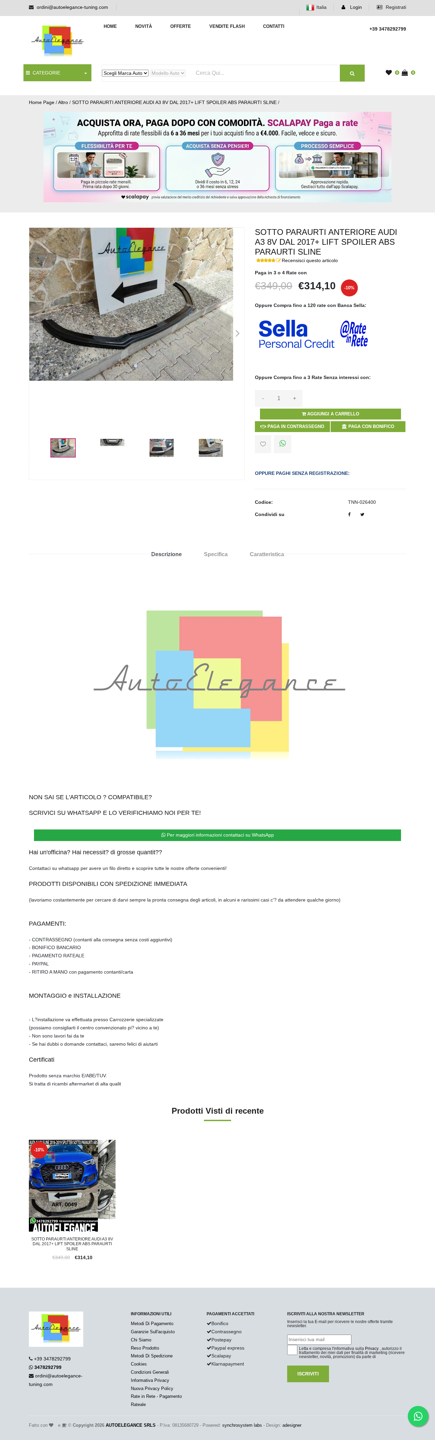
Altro (63, 102)
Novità (143, 26)
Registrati (395, 7)
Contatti (273, 26)
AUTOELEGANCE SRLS (131, 1425)
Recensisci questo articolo (310, 260)
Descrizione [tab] (166, 554)
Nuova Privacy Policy (152, 1388)
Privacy (372, 1348)
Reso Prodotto (145, 1348)
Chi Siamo (141, 1339)
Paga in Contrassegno (295, 426)
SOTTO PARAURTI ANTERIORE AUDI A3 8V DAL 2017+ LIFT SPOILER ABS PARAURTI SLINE (174, 102)
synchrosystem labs (242, 1425)
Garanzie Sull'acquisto (153, 1331)
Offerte (180, 26)
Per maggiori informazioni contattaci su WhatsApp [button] (220, 835)
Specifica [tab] (216, 554)
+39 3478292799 (52, 1358)
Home (110, 26)
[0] (390, 73)
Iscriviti (308, 1373)
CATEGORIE (45, 72)
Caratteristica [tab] (267, 554)
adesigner (291, 1425)
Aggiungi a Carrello (332, 413)
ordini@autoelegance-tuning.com (72, 7)
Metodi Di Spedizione (152, 1355)
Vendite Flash (227, 26)
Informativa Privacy (150, 1380)
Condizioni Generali (150, 1372)
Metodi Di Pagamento (152, 1323)
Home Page (41, 102)
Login (355, 7)
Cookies (139, 1364)
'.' (30, 1143)
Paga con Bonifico (370, 426)
